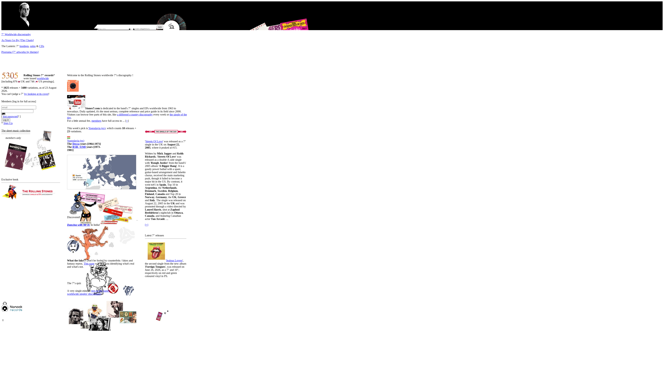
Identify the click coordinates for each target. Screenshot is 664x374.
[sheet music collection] (30, 151)
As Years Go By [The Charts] (17, 40)
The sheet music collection (15, 130)
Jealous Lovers (174, 260)
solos (33, 46)
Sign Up (8, 123)
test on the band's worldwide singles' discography (88, 292)
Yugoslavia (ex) (96, 128)
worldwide (43, 78)
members (96, 120)
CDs (41, 46)
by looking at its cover (36, 93)
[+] (146, 224)
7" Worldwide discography (16, 34)
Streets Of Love (154, 141)
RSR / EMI (79, 146)
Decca (76, 143)
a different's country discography (135, 114)
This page (89, 263)
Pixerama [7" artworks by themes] (20, 52)
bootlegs (24, 46)
